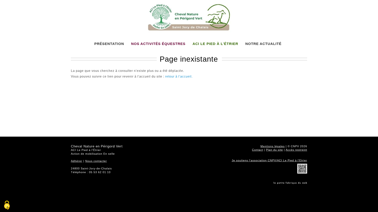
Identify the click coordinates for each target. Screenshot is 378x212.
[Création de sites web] (290, 183)
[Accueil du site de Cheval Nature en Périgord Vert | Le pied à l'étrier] (189, 18)
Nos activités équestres (158, 44)
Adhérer (76, 161)
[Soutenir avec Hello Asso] (302, 172)
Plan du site (274, 149)
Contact (257, 149)
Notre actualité (263, 44)
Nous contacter (96, 161)
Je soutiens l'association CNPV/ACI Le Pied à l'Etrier (269, 160)
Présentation (109, 44)
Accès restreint (296, 149)
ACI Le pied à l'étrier (215, 44)
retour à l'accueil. (179, 76)
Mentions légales (272, 146)
